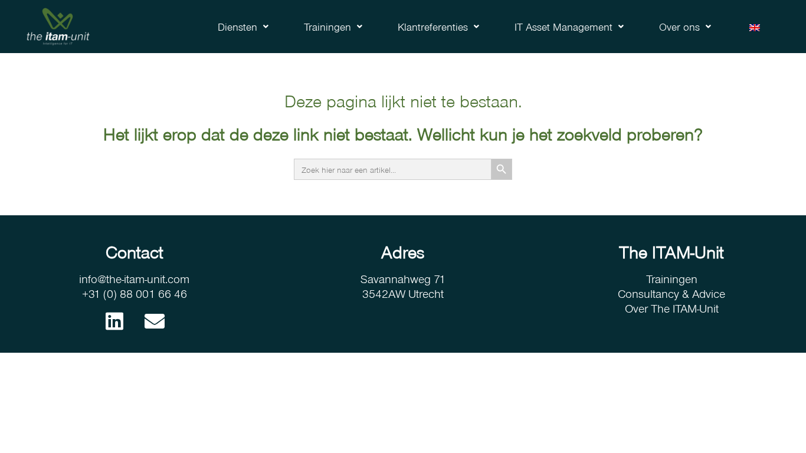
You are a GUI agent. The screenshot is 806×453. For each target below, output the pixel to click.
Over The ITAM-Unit (672, 308)
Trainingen (327, 26)
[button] (243, 26)
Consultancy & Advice (671, 293)
